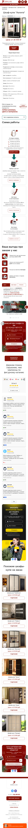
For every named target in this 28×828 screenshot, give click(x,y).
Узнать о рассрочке (14, 210)
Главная (4, 7)
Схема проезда (14, 807)
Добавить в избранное (14, 810)
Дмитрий (9, 484)
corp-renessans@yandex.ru (14, 801)
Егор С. (9, 449)
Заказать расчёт (14, 48)
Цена (4, 284)
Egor (8, 432)
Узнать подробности (23, 106)
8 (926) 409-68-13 (15, 146)
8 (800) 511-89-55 (15, 141)
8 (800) (14, 794)
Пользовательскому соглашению (11, 348)
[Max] (15, 559)
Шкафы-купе (12, 7)
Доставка (14, 284)
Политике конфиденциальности (15, 347)
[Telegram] (13, 559)
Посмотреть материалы (14, 358)
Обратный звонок (14, 798)
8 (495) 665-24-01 (15, 144)
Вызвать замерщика (14, 180)
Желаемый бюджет (15, 338)
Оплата (21, 284)
